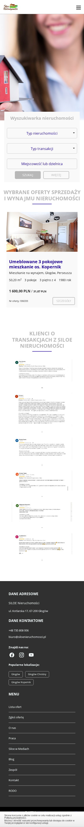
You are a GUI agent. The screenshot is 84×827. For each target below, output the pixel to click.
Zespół (13, 770)
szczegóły (63, 301)
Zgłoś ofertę (16, 717)
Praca (12, 738)
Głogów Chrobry (37, 674)
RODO (13, 791)
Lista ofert (15, 707)
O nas (12, 728)
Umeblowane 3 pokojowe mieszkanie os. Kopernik (36, 264)
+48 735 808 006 (19, 630)
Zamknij (42, 818)
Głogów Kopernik (21, 682)
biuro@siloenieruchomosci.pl (27, 637)
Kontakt (14, 780)
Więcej (56, 175)
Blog (11, 759)
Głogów (15, 674)
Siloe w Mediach (19, 749)
